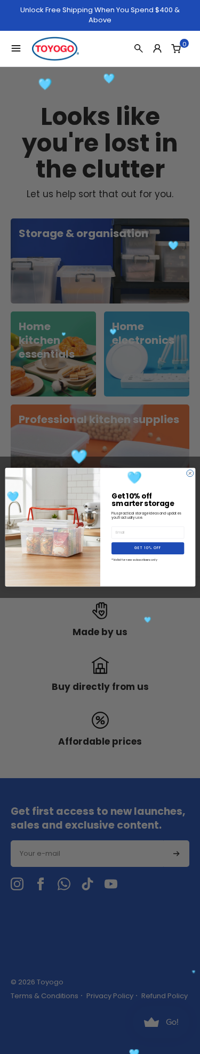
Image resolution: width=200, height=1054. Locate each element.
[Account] (157, 48)
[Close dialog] (189, 473)
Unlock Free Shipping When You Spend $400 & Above (100, 15)
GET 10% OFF (147, 548)
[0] (176, 48)
